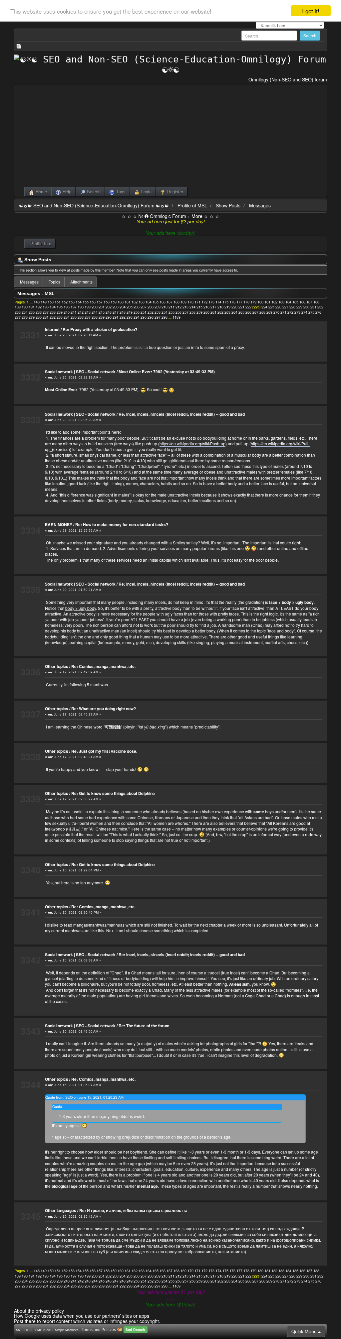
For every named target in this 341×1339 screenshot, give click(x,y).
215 (199, 306)
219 (227, 306)
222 (248, 306)
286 (81, 317)
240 (67, 312)
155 (86, 301)
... (32, 301)
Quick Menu (304, 1331)
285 (74, 317)
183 (281, 301)
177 (239, 301)
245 (102, 312)
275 (311, 312)
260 (206, 312)
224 (264, 306)
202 (109, 306)
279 (32, 317)
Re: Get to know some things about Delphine (113, 793)
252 (151, 312)
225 (271, 306)
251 (144, 312)
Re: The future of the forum (144, 1026)
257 (185, 312)
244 (95, 312)
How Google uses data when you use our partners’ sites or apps (81, 1315)
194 (53, 306)
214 (192, 306)
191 (32, 306)
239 (60, 312)
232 (320, 306)
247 (116, 312)
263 (227, 312)
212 (178, 306)
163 (142, 301)
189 (18, 306)
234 (25, 312)
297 (158, 317)
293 (130, 317)
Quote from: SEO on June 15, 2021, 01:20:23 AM (84, 1097)
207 (144, 306)
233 (18, 312)
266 (248, 312)
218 (220, 306)
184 (288, 301)
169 (183, 301)
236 (39, 312)
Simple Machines (67, 1330)
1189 (176, 317)
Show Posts (228, 205)
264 (234, 312)
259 (199, 312)
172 (204, 301)
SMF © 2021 (44, 1330)
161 (128, 301)
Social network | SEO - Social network (80, 372)
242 (81, 312)
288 (95, 317)
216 (206, 306)
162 (135, 301)
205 (130, 306)
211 (171, 306)
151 (58, 301)
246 (109, 312)
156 (93, 301)
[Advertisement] (170, 136)
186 (302, 301)
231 (313, 306)
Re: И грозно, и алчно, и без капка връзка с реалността (133, 1210)
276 (318, 312)
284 (67, 317)
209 (158, 306)
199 (88, 306)
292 (123, 317)
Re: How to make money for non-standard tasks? (121, 524)
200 (95, 306)
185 (295, 301)
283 (60, 317)
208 (151, 306)
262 (220, 312)
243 (88, 312)
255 (171, 312)
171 (197, 301)
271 (283, 312)
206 (137, 306)
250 (137, 312)
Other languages (60, 1210)
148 (37, 301)
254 (165, 312)
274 (304, 312)
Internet (52, 329)
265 (241, 312)
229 (299, 306)
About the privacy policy (39, 1310)
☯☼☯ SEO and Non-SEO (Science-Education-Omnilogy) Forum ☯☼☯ (94, 205)
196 (67, 306)
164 (149, 301)
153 (72, 301)
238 (53, 312)
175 (225, 301)
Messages (260, 205)
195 (60, 306)
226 (278, 306)
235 (32, 312)
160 (121, 301)
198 (81, 306)
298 (165, 317)
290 (109, 317)
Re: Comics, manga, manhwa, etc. (103, 666)
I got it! (310, 11)
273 (297, 312)
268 (262, 312)
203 (116, 306)
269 (269, 312)
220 (234, 306)
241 (74, 312)
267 (255, 312)
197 (74, 306)
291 (116, 317)
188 (316, 301)
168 (176, 301)
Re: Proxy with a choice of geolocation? (100, 329)
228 (292, 306)
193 (46, 306)
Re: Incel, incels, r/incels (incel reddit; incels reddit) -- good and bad (182, 414)
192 (39, 306)
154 (79, 301)
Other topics (56, 666)
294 (137, 317)
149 (44, 301)
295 (144, 317)
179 (253, 301)
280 (39, 317)
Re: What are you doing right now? (103, 709)
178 (246, 301)
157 (100, 301)
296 (151, 317)
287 (88, 317)
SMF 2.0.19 (24, 1330)
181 (267, 301)
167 (169, 301)
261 (213, 312)
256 (178, 312)
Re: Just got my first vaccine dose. (104, 751)
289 (102, 317)
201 (102, 306)
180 (260, 301)
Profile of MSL (192, 205)
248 (123, 312)
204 (123, 306)
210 (165, 306)
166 (163, 301)
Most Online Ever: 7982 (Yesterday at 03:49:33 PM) (167, 372)
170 (190, 301)
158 (107, 301)
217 (213, 306)
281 (46, 317)
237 (46, 312)
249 (130, 312)
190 (25, 306)
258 (192, 312)
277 (18, 317)
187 (309, 301)
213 (185, 306)
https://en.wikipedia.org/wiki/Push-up (192, 443)
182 (274, 301)
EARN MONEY (58, 524)
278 (25, 317)
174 (218, 301)
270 (276, 312)
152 (65, 301)
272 (290, 312)
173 (211, 301)
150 (51, 301)
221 (241, 306)
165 (156, 301)
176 (232, 301)
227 (285, 306)
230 (306, 306)
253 (158, 312)
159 (114, 301)
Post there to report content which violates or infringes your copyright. (87, 1321)
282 (53, 317)
